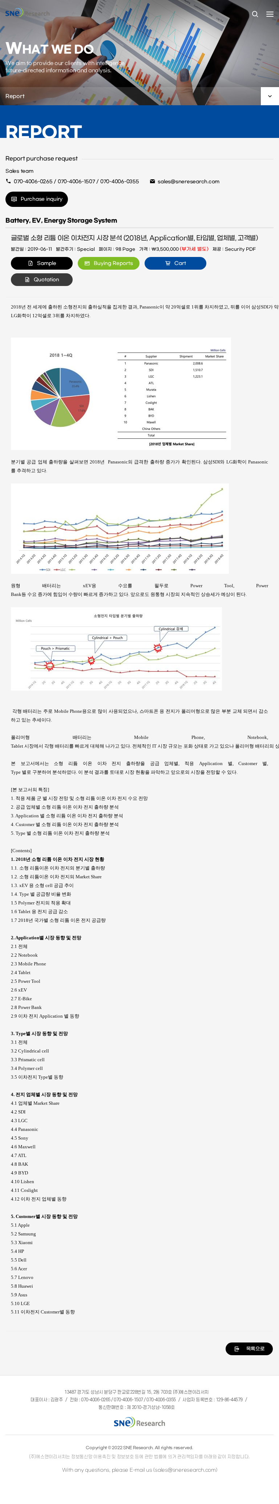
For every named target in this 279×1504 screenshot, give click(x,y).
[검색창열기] (255, 14)
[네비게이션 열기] (270, 14)
